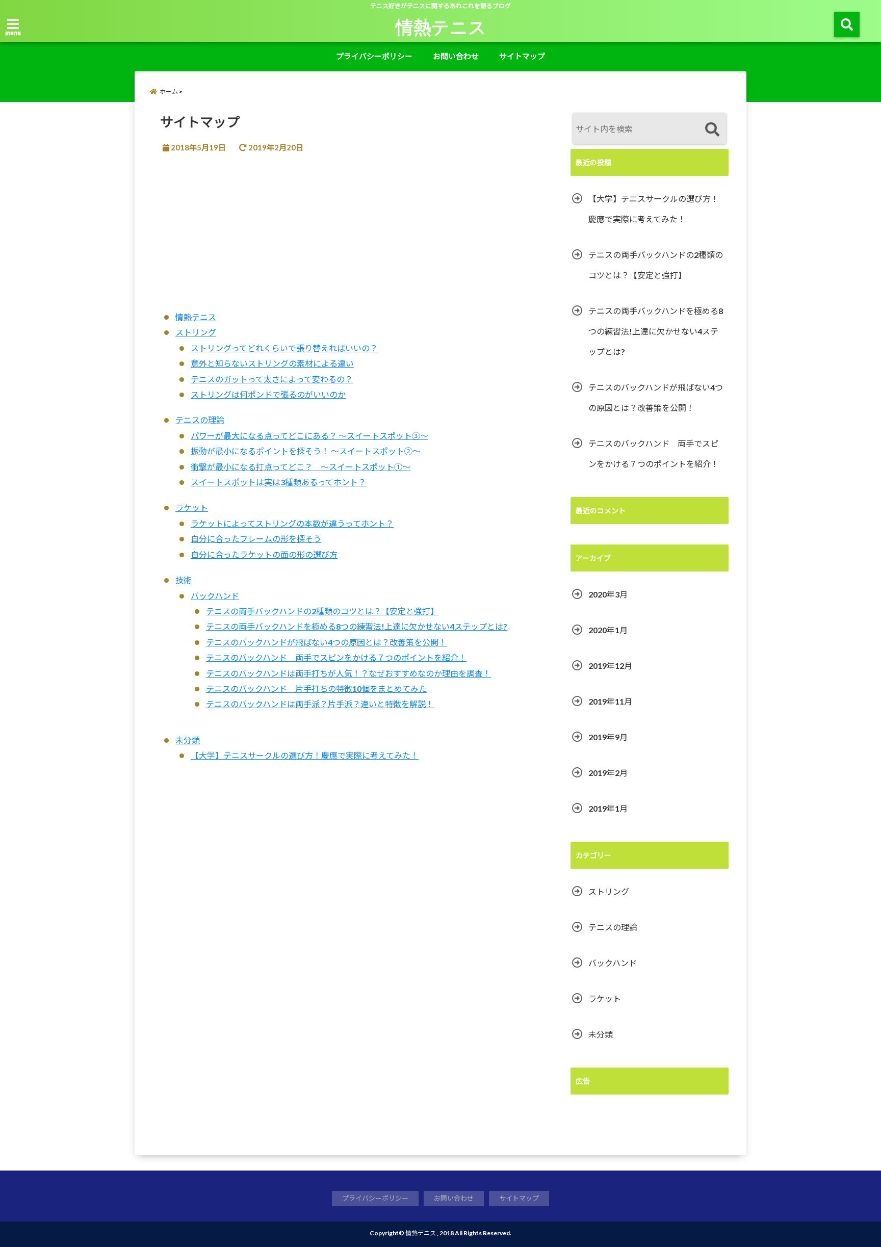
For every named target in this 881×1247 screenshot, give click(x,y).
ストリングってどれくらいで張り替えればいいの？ (284, 348)
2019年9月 (608, 737)
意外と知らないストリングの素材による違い (272, 363)
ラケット (191, 507)
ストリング (195, 332)
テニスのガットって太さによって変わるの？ (272, 379)
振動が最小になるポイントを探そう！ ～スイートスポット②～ (306, 451)
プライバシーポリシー (374, 56)
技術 (183, 580)
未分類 (187, 740)
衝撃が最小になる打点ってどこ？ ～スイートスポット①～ (300, 467)
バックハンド (215, 596)
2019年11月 (610, 701)
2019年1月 (608, 808)
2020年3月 (608, 594)
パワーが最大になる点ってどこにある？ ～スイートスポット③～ (309, 435)
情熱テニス (441, 26)
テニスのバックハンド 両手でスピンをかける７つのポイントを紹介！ (336, 657)
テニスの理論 (199, 420)
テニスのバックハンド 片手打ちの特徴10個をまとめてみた (316, 688)
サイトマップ (522, 56)
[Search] (712, 129)
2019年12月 (610, 665)
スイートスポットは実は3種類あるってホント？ (278, 482)
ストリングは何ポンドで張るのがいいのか (268, 394)
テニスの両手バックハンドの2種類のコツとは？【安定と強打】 (322, 611)
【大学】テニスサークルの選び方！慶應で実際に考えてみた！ (305, 755)
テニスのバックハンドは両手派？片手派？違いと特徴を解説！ (320, 704)
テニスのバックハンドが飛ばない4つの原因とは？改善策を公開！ (326, 642)
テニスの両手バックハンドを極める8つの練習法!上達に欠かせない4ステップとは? (356, 626)
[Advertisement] (355, 238)
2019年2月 (608, 772)
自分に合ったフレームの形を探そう (256, 538)
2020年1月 (608, 630)
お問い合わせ (456, 56)
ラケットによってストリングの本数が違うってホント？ (292, 523)
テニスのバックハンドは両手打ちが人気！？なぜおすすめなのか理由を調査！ (348, 673)
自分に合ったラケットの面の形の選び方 (264, 554)
